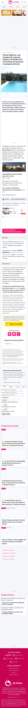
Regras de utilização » (14, 668)
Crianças (4, 406)
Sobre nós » (14, 672)
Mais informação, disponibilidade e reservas (12, 231)
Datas (3, 395)
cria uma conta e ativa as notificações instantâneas (13, 355)
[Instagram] (18, 334)
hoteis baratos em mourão (8, 550)
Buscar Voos (6, 414)
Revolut (7, 264)
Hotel (15, 199)
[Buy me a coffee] (25, 1)
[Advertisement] (14, 31)
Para (3, 392)
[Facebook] (9, 334)
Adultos (4, 402)
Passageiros (5, 397)
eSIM (5, 237)
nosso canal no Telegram (12, 356)
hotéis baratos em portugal (8, 553)
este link (17, 254)
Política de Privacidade (11, 703)
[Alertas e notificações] (22, 1)
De (2, 390)
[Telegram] (14, 334)
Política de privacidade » (14, 670)
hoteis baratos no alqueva (8, 559)
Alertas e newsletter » (14, 674)
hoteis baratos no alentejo (8, 556)
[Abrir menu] (2, 1)
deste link (17, 288)
